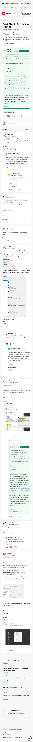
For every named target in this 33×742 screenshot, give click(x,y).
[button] (3, 3)
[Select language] (22, 3)
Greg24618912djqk (9, 228)
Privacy (22, 732)
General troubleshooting (9, 112)
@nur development (23, 56)
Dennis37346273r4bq (16, 174)
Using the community (8, 732)
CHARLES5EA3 (10, 50)
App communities (12, 7)
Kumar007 (7, 246)
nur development (9, 32)
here (22, 63)
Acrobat (20, 7)
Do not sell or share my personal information (12, 737)
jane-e (6, 380)
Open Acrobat (25, 13)
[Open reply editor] (16, 123)
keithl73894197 (9, 134)
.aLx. (6, 196)
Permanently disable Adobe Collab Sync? (13, 661)
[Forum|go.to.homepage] (12, 3)
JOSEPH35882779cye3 (13, 153)
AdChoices (7, 740)
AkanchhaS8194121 (9, 553)
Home (5, 7)
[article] (16, 142)
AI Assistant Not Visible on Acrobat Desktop (13, 687)
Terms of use (16, 732)
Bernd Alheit (11, 333)
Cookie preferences (7, 734)
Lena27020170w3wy (15, 348)
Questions (26, 7)
